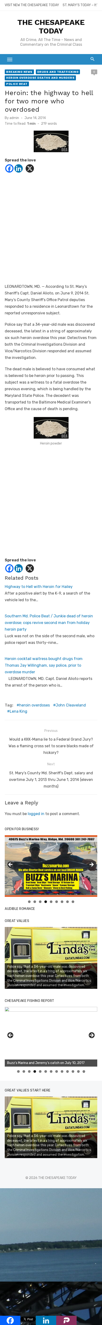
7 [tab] (62, 901)
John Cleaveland (71, 705)
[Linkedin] (18, 168)
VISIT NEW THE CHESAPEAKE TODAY (32, 5)
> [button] (91, 864)
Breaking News (19, 71)
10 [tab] (67, 1071)
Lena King (18, 711)
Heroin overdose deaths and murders (40, 77)
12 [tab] (78, 1071)
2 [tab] (34, 901)
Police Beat (17, 84)
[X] (30, 168)
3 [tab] (40, 901)
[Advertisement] (51, 232)
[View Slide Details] (51, 958)
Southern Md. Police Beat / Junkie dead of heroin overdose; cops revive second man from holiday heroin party (49, 623)
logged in (36, 814)
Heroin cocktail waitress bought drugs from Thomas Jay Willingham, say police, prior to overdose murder (44, 665)
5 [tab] (51, 901)
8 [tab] (67, 901)
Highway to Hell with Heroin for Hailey (39, 586)
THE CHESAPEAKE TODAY (51, 26)
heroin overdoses (34, 705)
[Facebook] (9, 168)
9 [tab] (73, 901)
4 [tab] (45, 901)
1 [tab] (29, 901)
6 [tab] (56, 901)
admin (14, 118)
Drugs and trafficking (58, 71)
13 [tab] (84, 1071)
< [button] (10, 864)
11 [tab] (73, 1071)
